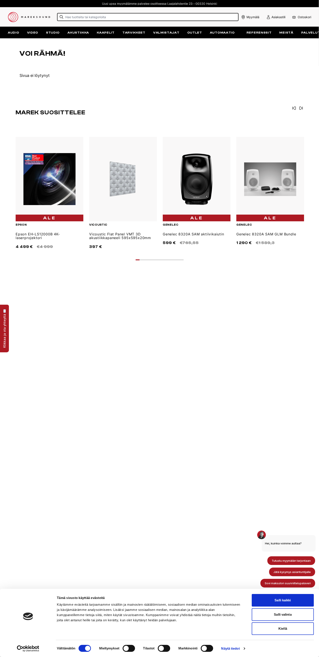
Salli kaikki (283, 600)
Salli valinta (282, 614)
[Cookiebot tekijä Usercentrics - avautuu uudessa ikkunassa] (28, 648)
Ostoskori (304, 17)
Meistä (286, 32)
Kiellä (282, 628)
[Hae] (61, 17)
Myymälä (253, 17)
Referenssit (259, 32)
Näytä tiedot (230, 648)
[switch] (129, 648)
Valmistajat (166, 32)
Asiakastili (278, 17)
